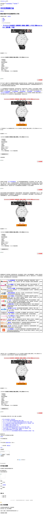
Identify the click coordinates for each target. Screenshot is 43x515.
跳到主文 (2, 11)
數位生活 (8, 445)
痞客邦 (7, 442)
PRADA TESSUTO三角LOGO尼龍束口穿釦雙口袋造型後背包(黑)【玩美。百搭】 (17, 421)
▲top (1, 447)
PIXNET (13, 500)
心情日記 (9, 16)
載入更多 (2, 449)
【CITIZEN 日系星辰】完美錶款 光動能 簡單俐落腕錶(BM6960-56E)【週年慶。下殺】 (18, 423)
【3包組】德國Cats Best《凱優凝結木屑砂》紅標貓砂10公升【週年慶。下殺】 (17, 428)
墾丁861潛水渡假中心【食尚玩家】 (9, 419)
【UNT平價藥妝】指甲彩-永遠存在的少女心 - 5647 (12, 424)
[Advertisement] (21, 171)
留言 (9, 442)
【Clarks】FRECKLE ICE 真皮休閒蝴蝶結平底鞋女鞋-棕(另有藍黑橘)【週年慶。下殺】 (19, 430)
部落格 (4, 19)
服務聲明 (31, 500)
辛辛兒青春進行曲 (7, 8)
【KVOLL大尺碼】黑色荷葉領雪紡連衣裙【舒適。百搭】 (13, 420)
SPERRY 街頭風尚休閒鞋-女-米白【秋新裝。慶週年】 (12, 429)
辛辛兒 (1, 436)
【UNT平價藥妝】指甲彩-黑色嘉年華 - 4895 (11, 425)
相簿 (3, 18)
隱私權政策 (27, 500)
